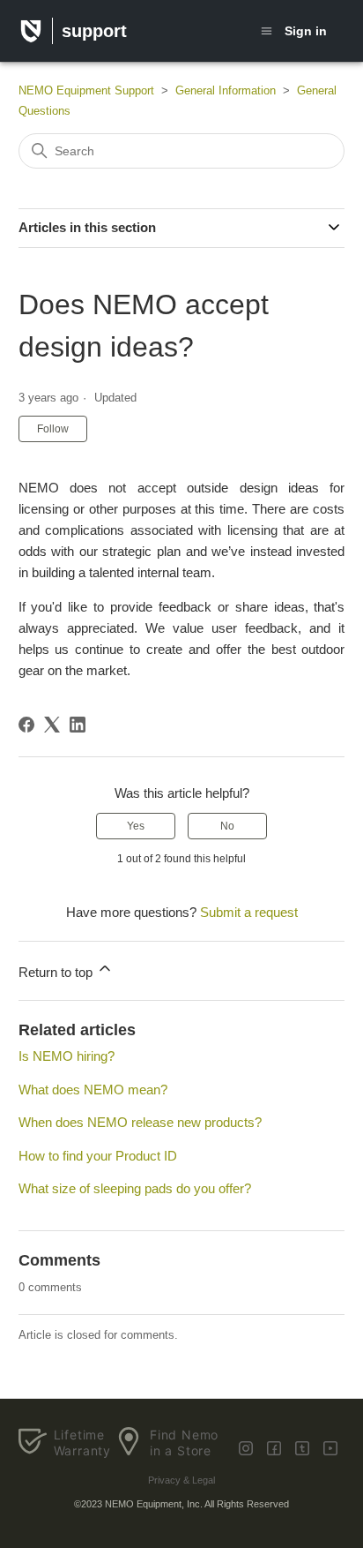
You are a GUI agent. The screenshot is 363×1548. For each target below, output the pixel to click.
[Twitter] (246, 1448)
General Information (225, 90)
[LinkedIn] (77, 725)
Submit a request (249, 912)
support (94, 31)
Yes (135, 826)
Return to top (57, 972)
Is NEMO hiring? (67, 1055)
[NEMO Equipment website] (31, 33)
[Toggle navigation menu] (266, 30)
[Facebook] (26, 725)
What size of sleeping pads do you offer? (135, 1188)
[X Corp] (52, 725)
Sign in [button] (306, 31)
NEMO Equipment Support (86, 90)
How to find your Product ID (98, 1155)
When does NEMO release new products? (140, 1122)
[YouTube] (330, 1448)
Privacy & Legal (181, 1480)
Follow (53, 429)
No (227, 826)
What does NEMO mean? (93, 1089)
